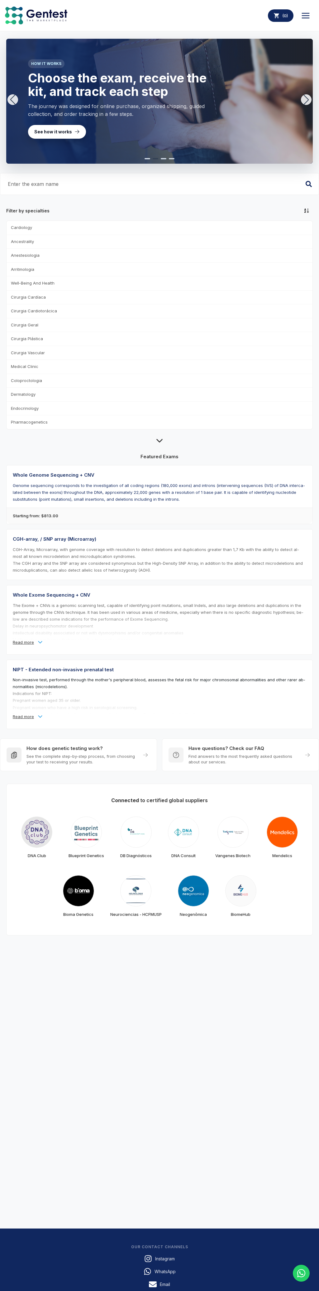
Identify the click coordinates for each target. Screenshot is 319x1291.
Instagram (165, 1258)
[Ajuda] (301, 1273)
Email (165, 1284)
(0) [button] (285, 15)
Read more (23, 642)
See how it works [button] (53, 131)
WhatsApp (165, 1271)
